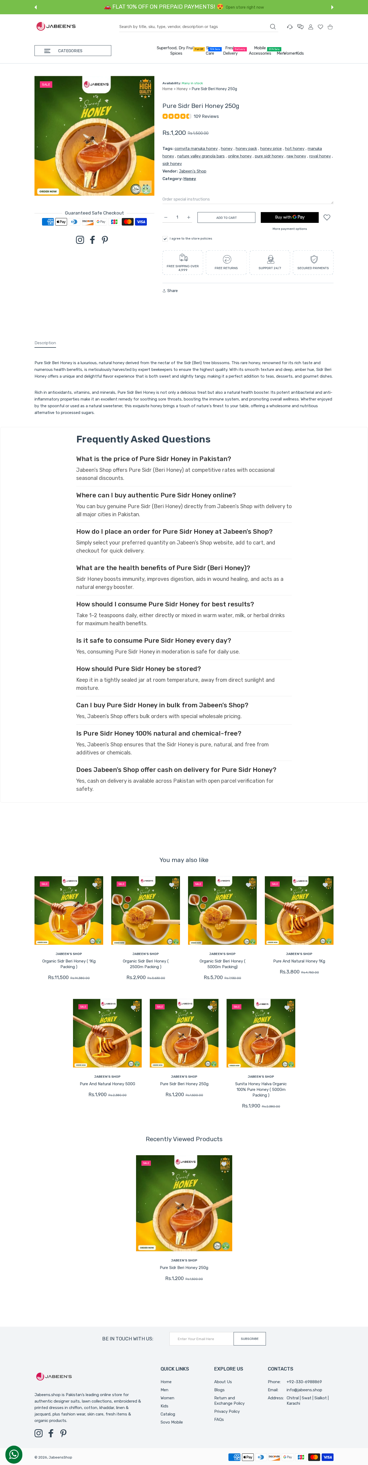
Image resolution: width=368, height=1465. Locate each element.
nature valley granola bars (201, 156)
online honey (240, 156)
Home (167, 89)
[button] (35, 7)
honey (226, 148)
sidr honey (172, 163)
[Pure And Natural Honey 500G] (107, 1033)
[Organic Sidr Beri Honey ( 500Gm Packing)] (222, 910)
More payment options (290, 229)
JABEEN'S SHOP (69, 954)
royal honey (320, 156)
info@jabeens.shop (304, 1389)
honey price (271, 148)
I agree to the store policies (191, 238)
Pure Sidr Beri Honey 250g (184, 1084)
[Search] (273, 26)
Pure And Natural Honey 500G (107, 1084)
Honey (182, 89)
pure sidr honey (269, 156)
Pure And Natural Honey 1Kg (299, 961)
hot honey (294, 148)
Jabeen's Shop (192, 171)
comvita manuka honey (196, 148)
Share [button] (172, 290)
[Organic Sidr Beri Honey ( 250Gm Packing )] (145, 910)
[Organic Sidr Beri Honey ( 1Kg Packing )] (68, 910)
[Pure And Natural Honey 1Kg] (299, 910)
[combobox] (198, 27)
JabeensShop (60, 1457)
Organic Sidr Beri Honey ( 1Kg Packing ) (69, 964)
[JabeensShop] (56, 27)
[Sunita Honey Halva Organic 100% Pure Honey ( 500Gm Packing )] (261, 1033)
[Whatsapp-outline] (13, 1454)
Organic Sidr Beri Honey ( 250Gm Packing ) (146, 964)
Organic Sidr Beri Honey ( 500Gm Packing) (222, 964)
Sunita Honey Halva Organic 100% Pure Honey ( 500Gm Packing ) (261, 1090)
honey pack (246, 148)
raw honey (296, 156)
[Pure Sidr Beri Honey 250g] (184, 1033)
